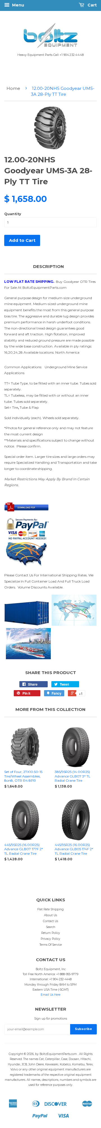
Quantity (12, 214)
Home (13, 88)
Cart (91, 5)
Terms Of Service (51, 945)
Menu (17, 5)
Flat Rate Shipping (50, 909)
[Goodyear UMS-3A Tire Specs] (26, 510)
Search (50, 927)
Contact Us (50, 921)
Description (48, 266)
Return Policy (50, 933)
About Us (50, 915)
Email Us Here (50, 995)
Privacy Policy (50, 939)
